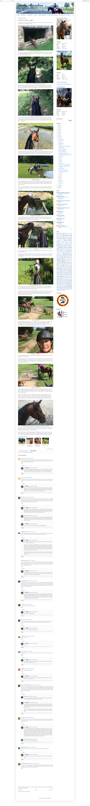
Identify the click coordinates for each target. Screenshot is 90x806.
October (60, 142)
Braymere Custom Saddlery (63, 204)
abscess (64, 233)
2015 (59, 186)
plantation (61, 270)
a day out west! (60, 156)
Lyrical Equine (60, 211)
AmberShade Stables (61, 225)
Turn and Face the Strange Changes (63, 226)
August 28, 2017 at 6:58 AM (30, 560)
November (60, 140)
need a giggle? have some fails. (63, 153)
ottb (58, 268)
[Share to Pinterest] (35, 450)
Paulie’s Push (60, 219)
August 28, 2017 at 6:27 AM (30, 531)
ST (67, 279)
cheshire (61, 241)
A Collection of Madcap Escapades (64, 207)
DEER (62, 246)
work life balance (61, 289)
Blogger (49, 798)
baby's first (67, 234)
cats (59, 240)
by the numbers (69, 238)
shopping (67, 277)
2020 (59, 133)
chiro (64, 241)
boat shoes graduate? (62, 150)
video (67, 285)
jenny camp (68, 257)
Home (18, 14)
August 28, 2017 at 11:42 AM (32, 643)
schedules (68, 275)
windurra (60, 288)
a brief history (29, 14)
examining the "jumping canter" (63, 171)
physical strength (66, 269)
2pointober (58, 233)
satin (59, 275)
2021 (59, 132)
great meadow (59, 254)
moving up (59, 265)
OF (67, 266)
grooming (70, 254)
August (60, 144)
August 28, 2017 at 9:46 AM (26, 604)
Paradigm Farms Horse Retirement (64, 200)
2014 (59, 187)
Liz (21, 604)
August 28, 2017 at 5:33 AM (32, 467)
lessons (60, 261)
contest (65, 243)
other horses (66, 267)
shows (58, 279)
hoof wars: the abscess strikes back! (64, 146)
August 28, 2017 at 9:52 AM (32, 628)
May (59, 177)
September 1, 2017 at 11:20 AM (33, 763)
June (59, 176)
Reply (22, 463)
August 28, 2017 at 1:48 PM (27, 651)
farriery (59, 249)
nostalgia (62, 266)
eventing (69, 247)
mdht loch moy (60, 262)
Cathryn (22, 636)
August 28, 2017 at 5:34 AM (32, 486)
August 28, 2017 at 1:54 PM (29, 668)
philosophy (59, 269)
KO (65, 260)
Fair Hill (64, 248)
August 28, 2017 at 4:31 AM (27, 477)
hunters (58, 257)
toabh (60, 282)
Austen (22, 458)
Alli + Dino (22, 497)
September (60, 143)
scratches (66, 276)
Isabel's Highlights (42, 14)
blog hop (65, 237)
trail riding (65, 282)
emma (25, 467)
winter (65, 288)
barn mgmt (59, 236)
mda (70, 261)
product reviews (62, 14)
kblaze (66, 259)
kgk (69, 259)
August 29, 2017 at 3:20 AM (32, 754)
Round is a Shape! (60, 212)
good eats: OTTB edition (62, 151)
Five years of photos (61, 205)
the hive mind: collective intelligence (64, 164)
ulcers (71, 284)
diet (65, 246)
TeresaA (22, 717)
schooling (59, 276)
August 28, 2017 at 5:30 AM (29, 497)
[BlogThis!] (32, 450)
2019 (59, 135)
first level (62, 252)
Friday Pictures (60, 201)
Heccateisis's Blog (61, 218)
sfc (70, 276)
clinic (60, 242)
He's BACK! (59, 223)
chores (71, 241)
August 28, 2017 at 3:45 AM (28, 458)
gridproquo (64, 254)
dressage (60, 247)
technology (61, 281)
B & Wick (62, 234)
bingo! (67, 236)
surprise (66, 280)
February (60, 181)
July (59, 174)
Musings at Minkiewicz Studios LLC (64, 192)
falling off (70, 248)
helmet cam (67, 255)
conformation (59, 243)
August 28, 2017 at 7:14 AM (32, 570)
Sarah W (25, 696)
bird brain (60, 157)
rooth (22, 619)
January (60, 183)
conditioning (67, 242)
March (60, 180)
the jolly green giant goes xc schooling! (64, 154)
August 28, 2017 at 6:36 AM (32, 540)
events (35, 14)
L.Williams (23, 668)
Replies (23, 465)
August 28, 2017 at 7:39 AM (31, 580)
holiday (61, 256)
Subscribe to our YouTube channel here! (64, 84)
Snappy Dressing (61, 147)
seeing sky (60, 160)
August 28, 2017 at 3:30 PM (31, 696)
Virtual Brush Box (61, 196)
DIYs (68, 14)
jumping (59, 259)
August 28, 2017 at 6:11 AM (32, 523)
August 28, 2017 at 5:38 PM (32, 702)
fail (60, 248)
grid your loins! (60, 163)
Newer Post (20, 789)
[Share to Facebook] (34, 450)
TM (71, 281)
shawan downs (59, 277)
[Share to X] (33, 450)
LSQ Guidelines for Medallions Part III (63, 193)
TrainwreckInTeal (24, 580)
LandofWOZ (23, 531)
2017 (59, 137)
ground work (61, 255)
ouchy (63, 268)
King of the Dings (61, 168)
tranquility (68, 283)
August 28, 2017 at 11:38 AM (29, 636)
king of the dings (60, 260)
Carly (22, 651)
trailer (71, 282)
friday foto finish (69, 252)
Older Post (51, 789)
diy (67, 246)
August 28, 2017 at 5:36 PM (32, 676)
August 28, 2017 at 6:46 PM (31, 747)
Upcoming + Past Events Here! (62, 82)
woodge (70, 288)
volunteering (59, 286)
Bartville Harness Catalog (52, 14)
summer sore (62, 280)
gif (63, 253)
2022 (59, 130)
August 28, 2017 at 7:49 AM (32, 592)
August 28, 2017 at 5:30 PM (28, 717)
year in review (61, 290)
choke (68, 241)
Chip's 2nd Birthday (61, 208)
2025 (59, 126)
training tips (61, 283)
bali (71, 234)
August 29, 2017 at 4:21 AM (31, 739)
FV (58, 253)
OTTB (63, 44)
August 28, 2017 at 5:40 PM (32, 727)
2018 (59, 136)
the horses (23, 14)
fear (66, 251)
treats (57, 284)
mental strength (69, 262)
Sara (22, 477)
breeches (63, 238)
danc (58, 246)
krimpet (69, 260)
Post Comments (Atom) (26, 791)
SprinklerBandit (23, 747)
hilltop (57, 256)
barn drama (66, 235)
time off (66, 281)
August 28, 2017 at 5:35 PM (32, 659)
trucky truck (62, 284)
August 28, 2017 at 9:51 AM (27, 619)
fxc (61, 253)
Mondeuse (64, 263)
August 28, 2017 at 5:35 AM (32, 507)
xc (71, 289)
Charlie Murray (68, 240)
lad (71, 260)
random (68, 271)
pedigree (68, 268)
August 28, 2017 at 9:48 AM (32, 611)
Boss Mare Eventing (24, 763)
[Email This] (31, 450)
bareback (59, 235)
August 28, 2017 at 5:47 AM (32, 515)
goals (69, 253)
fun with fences (60, 172)
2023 (59, 129)
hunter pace (68, 256)
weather (70, 286)
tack (71, 280)
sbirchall (63, 275)
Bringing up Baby (61, 222)
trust (67, 284)
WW (68, 289)
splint (64, 279)
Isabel (62, 257)
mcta (66, 261)
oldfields (61, 267)
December (60, 139)
